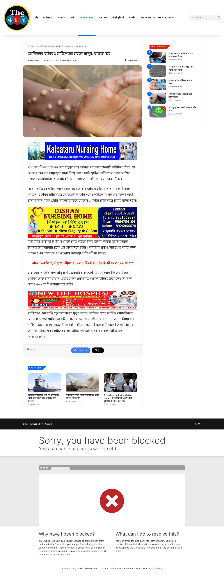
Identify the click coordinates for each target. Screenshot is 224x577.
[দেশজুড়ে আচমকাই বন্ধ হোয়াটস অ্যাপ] (157, 112)
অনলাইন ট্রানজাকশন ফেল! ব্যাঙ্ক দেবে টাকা (181, 55)
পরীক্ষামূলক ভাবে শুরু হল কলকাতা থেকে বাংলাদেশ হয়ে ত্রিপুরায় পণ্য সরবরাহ (43, 398)
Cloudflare (157, 568)
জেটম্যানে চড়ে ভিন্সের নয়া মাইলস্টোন (180, 95)
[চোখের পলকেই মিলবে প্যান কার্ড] (157, 84)
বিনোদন (102, 17)
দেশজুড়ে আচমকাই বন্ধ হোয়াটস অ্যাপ (182, 109)
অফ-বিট (166, 17)
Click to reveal (116, 568)
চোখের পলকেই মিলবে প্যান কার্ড (180, 82)
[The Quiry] (17, 17)
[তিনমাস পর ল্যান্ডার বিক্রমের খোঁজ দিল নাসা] (157, 71)
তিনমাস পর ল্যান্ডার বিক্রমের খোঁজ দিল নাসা (181, 68)
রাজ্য (61, 17)
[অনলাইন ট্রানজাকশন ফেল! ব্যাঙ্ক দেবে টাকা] (157, 57)
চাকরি (131, 17)
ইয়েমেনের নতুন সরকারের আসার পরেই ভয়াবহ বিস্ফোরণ (82, 396)
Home (32, 46)
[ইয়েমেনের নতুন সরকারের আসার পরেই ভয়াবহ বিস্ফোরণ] (82, 382)
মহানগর (47, 17)
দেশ (72, 17)
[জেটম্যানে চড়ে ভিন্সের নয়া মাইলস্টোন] (157, 98)
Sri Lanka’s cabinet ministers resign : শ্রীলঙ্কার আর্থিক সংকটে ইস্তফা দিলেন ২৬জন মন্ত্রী (118, 398)
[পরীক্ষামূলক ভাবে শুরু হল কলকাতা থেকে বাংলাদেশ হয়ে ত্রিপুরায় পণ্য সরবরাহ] (44, 382)
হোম (36, 17)
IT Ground (47, 424)
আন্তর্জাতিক (86, 17)
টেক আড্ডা (146, 17)
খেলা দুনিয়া (117, 17)
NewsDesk (34, 60)
